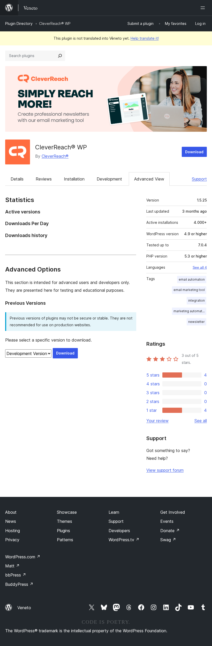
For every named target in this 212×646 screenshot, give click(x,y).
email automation (192, 279)
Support (199, 179)
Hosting (12, 530)
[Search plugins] (60, 56)
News (10, 521)
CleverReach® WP (61, 147)
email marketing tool (189, 290)
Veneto (24, 607)
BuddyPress (19, 584)
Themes (64, 521)
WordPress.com (22, 556)
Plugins (63, 530)
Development (109, 179)
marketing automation (189, 311)
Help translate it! (145, 38)
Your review (157, 420)
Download (194, 152)
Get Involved (172, 512)
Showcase (67, 512)
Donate (170, 530)
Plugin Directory (19, 23)
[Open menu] (203, 8)
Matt (12, 565)
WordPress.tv (124, 539)
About (11, 512)
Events (166, 521)
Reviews (44, 179)
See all (200, 420)
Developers (119, 530)
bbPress (15, 575)
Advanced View (149, 179)
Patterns (65, 539)
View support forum (165, 470)
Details (17, 179)
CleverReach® (55, 156)
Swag (168, 539)
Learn (114, 512)
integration (196, 300)
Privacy (12, 539)
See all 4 (200, 267)
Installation (74, 179)
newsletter (196, 322)
